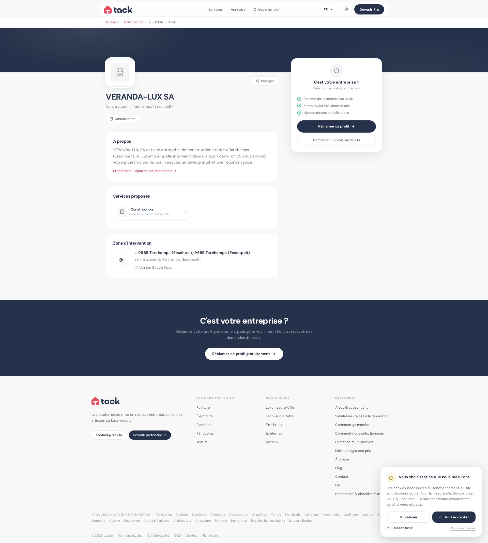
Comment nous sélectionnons (359, 433)
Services (215, 9)
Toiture (202, 442)
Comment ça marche (352, 425)
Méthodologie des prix (353, 451)
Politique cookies (463, 528)
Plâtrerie (221, 521)
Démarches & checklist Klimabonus (363, 494)
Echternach (275, 433)
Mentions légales (130, 536)
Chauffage (259, 515)
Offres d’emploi (267, 9)
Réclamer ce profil (333, 126)
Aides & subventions (351, 407)
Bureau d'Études (300, 521)
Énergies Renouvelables (268, 521)
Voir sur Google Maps (155, 267)
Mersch (272, 442)
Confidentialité (158, 536)
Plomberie (204, 425)
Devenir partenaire (147, 435)
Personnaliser (402, 528)
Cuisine (114, 521)
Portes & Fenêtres (156, 521)
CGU (177, 536)
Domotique (239, 521)
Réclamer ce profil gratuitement (241, 354)
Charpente (203, 521)
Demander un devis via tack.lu (336, 140)
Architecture (182, 521)
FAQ (338, 485)
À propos (342, 459)
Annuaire (238, 9)
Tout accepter (456, 517)
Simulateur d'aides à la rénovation (362, 416)
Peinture (203, 407)
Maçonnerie (331, 515)
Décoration (132, 521)
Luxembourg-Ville (280, 407)
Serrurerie (98, 521)
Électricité (204, 416)
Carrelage (312, 515)
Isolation (368, 515)
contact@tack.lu (109, 435)
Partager (267, 81)
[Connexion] (347, 9)
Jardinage (351, 515)
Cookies (191, 536)
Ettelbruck (274, 425)
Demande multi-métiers (354, 442)
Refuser (411, 517)
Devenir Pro (369, 9)
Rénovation (205, 433)
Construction (133, 22)
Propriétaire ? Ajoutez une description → (144, 171)
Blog (338, 468)
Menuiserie (293, 515)
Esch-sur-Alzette (280, 416)
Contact (341, 476)
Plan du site (210, 536)
